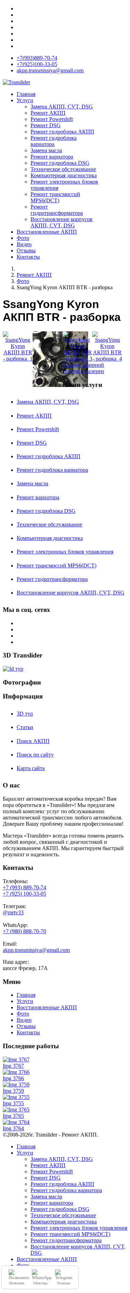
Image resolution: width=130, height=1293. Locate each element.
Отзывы (26, 250)
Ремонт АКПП (48, 113)
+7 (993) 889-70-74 (24, 887)
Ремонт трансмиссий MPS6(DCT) (55, 197)
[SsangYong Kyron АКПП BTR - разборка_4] (107, 346)
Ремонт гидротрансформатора (57, 210)
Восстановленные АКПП (47, 232)
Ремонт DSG (46, 125)
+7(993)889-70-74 (37, 58)
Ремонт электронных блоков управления (65, 552)
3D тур (25, 714)
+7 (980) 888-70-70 (24, 931)
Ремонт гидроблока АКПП (62, 132)
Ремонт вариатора (52, 157)
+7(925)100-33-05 (37, 64)
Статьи (25, 727)
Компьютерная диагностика (64, 175)
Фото (23, 238)
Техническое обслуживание (63, 169)
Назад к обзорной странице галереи (83, 368)
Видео (24, 244)
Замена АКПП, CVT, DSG (62, 107)
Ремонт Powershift (52, 119)
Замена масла (46, 150)
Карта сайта (31, 768)
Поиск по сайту (35, 755)
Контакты (28, 257)
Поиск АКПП (33, 741)
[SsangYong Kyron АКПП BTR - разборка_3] (77, 346)
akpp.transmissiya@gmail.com (50, 70)
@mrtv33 (13, 912)
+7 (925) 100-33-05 (24, 894)
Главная (26, 94)
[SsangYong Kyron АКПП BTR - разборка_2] (47, 359)
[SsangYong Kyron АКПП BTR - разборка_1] (18, 346)
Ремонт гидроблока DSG (60, 163)
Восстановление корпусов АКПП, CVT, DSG (62, 222)
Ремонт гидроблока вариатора (54, 141)
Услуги (25, 100)
